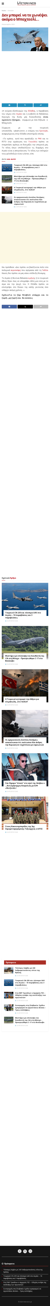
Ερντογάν (43, 130)
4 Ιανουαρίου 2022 (8, 24)
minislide (11, 11)
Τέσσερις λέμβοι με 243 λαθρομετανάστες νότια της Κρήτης (27, 970)
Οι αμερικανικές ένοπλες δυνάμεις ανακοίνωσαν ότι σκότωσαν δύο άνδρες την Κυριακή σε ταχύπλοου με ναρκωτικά (30, 200)
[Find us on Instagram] (30, 1251)
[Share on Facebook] (9, 105)
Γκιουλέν (32, 141)
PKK (40, 138)
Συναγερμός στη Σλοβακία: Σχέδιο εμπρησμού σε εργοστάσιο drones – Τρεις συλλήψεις (30, 1007)
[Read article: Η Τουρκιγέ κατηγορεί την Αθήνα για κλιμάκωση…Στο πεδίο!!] (7, 190)
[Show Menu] (3, 3)
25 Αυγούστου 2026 (21, 172)
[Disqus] (25, 868)
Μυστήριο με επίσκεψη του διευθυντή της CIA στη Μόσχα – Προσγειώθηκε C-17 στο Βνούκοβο (30, 178)
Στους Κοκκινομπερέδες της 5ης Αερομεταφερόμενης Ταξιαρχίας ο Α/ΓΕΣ (23, 827)
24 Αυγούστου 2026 (12, 832)
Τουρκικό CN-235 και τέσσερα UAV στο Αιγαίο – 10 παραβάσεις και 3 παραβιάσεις (30, 167)
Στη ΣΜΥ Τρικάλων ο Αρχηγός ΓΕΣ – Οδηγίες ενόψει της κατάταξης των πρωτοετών (30, 995)
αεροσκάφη (16, 270)
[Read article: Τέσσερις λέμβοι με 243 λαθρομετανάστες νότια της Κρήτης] (8, 970)
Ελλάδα (31, 111)
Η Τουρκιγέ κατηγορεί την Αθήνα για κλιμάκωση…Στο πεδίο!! (30, 188)
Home (4, 11)
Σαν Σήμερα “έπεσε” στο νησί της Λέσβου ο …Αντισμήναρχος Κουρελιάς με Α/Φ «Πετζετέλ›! (25, 785)
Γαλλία (45, 270)
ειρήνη (31, 278)
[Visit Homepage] (26, 3)
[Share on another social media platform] (40, 105)
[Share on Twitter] (25, 105)
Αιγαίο (19, 114)
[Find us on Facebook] (20, 1251)
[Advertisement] (25, 78)
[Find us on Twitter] (25, 1251)
